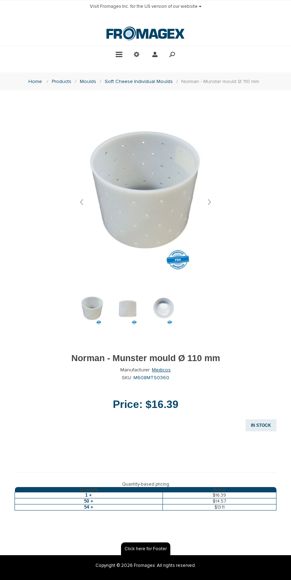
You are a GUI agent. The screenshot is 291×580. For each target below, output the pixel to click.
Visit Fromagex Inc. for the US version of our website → (146, 6)
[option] (92, 314)
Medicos (161, 370)
